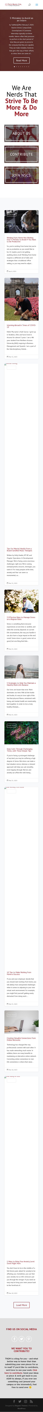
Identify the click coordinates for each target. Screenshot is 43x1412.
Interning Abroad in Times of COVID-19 (21, 318)
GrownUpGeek (17, 31)
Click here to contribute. (21, 1371)
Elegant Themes (21, 1406)
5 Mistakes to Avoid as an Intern (21, 19)
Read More (21, 60)
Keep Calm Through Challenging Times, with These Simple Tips (21, 752)
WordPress (22, 1408)
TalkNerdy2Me (16, 25)
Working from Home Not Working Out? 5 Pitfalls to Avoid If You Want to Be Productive (21, 241)
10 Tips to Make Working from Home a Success (21, 896)
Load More (21, 1305)
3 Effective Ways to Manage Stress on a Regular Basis (21, 620)
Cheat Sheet (12, 214)
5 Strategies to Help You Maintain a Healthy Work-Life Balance (21, 686)
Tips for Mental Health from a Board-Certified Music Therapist (21, 474)
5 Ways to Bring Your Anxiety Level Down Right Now (21, 1185)
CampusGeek (26, 28)
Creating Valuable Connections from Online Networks (21, 1041)
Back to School (17, 28)
